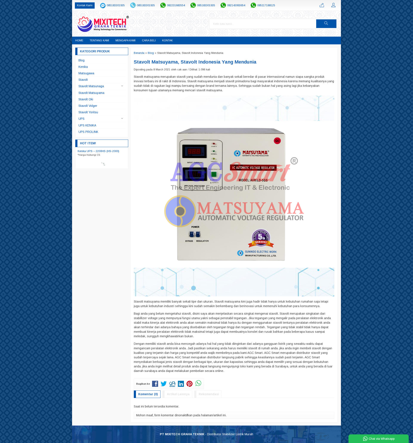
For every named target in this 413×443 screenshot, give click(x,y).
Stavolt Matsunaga (91, 86)
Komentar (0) (148, 394)
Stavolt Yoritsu (88, 112)
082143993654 (236, 5)
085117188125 (266, 5)
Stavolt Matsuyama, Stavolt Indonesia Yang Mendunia (195, 62)
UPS (82, 118)
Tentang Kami (99, 40)
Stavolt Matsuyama (91, 93)
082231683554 (176, 5)
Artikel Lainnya (178, 394)
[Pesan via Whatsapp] (322, 5)
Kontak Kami (84, 5)
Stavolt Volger (88, 105)
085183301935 (116, 5)
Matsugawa (86, 73)
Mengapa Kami (126, 40)
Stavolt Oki (86, 99)
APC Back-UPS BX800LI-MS (97, 151)
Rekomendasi (209, 394)
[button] (326, 23)
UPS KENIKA (87, 125)
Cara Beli (149, 40)
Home (79, 40)
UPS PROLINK (88, 132)
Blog (82, 60)
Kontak (167, 40)
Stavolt (83, 79)
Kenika (83, 66)
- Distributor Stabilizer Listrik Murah (206, 434)
